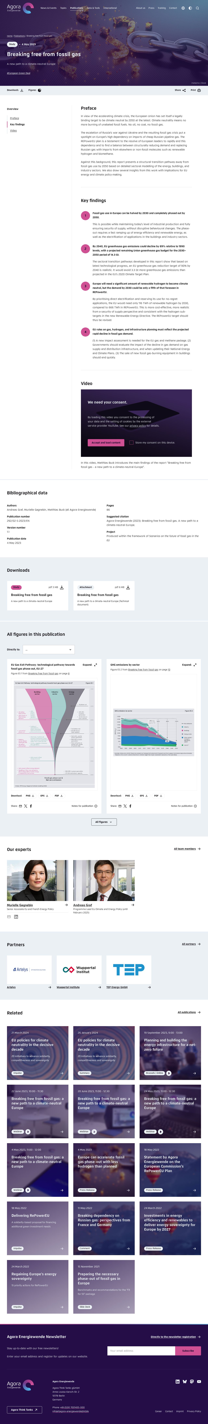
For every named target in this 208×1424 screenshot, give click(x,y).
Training (162, 8)
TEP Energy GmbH (117, 987)
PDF (57, 796)
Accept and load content (106, 442)
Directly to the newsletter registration (173, 1337)
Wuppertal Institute (68, 987)
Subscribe (188, 1351)
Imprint (180, 1411)
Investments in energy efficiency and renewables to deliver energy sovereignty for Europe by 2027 (169, 1222)
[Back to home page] (20, 8)
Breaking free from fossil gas (43, 674)
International (110, 8)
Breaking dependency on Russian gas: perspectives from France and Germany (104, 1220)
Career (158, 1411)
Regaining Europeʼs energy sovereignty (34, 1277)
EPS (42, 796)
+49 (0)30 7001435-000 (72, 1407)
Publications (76, 8)
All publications (187, 1012)
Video (13, 130)
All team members (185, 849)
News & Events (49, 8)
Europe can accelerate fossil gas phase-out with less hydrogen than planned (101, 1162)
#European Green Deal (18, 73)
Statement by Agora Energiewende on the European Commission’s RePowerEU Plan (164, 1164)
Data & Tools (93, 8)
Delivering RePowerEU (30, 1216)
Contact (173, 8)
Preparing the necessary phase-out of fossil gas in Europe (99, 1279)
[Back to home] (24, 1385)
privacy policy (138, 426)
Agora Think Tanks (22, 1410)
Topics (63, 8)
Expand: (87, 665)
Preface (14, 118)
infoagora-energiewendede (70, 1411)
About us (140, 8)
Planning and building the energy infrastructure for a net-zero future (170, 1045)
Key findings (17, 124)
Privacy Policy (194, 1411)
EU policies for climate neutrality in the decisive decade (32, 1045)
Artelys (11, 987)
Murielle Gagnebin (20, 905)
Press (151, 8)
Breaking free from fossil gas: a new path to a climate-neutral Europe (38, 1103)
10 (169, 670)
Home (9, 36)
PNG (28, 796)
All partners (189, 944)
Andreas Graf (82, 905)
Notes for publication (82, 806)
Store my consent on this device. (155, 442)
